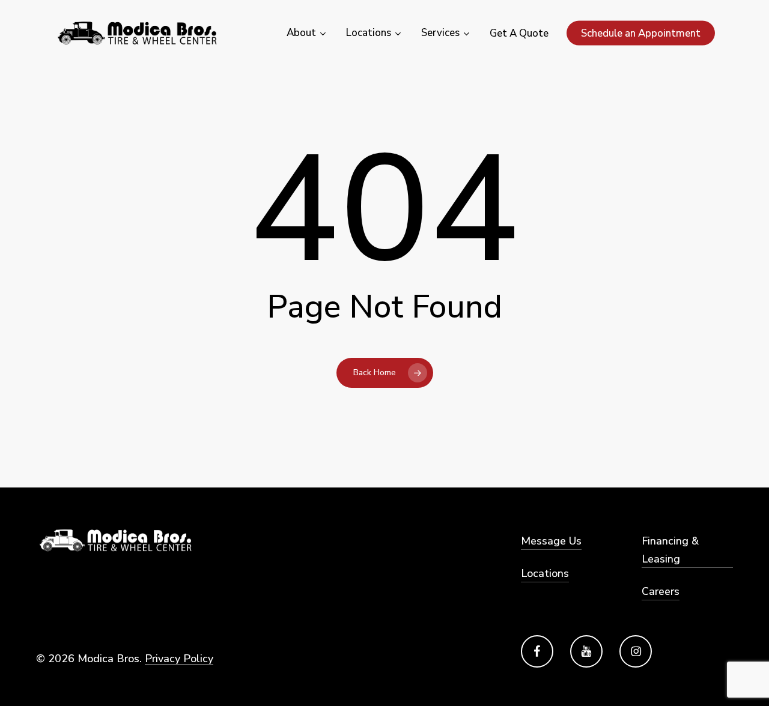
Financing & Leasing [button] (670, 550)
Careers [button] (660, 591)
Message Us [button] (551, 541)
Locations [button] (545, 573)
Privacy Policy (179, 658)
